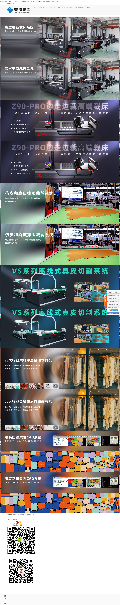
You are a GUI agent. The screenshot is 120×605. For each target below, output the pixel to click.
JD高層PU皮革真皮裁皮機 (66, 527)
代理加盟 (105, 524)
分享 (5, 596)
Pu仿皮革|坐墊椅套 (87, 527)
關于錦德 (41, 7)
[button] (35, 12)
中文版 (12, 3)
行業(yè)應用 (61, 7)
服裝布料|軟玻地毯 (87, 524)
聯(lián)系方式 (105, 531)
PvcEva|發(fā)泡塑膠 (87, 534)
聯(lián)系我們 (79, 7)
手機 (5, 598)
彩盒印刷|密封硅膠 (87, 529)
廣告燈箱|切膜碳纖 (87, 531)
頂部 (5, 604)
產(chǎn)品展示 (51, 7)
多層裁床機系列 (20, 514)
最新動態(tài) (47, 534)
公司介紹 (47, 524)
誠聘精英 (105, 527)
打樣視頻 (69, 7)
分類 (5, 601)
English (9, 3)
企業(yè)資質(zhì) (47, 529)
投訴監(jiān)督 (112, 298)
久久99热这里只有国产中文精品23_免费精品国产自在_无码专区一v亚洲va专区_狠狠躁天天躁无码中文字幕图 (29, 1)
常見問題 (87, 7)
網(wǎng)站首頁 (11, 514)
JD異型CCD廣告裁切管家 (66, 531)
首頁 (35, 7)
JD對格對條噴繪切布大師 (66, 524)
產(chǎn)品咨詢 (113, 292)
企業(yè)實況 (47, 531)
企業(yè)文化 (47, 527)
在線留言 (105, 529)
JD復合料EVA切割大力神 (66, 534)
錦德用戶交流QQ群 (113, 304)
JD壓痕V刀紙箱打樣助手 (66, 529)
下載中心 (105, 534)
